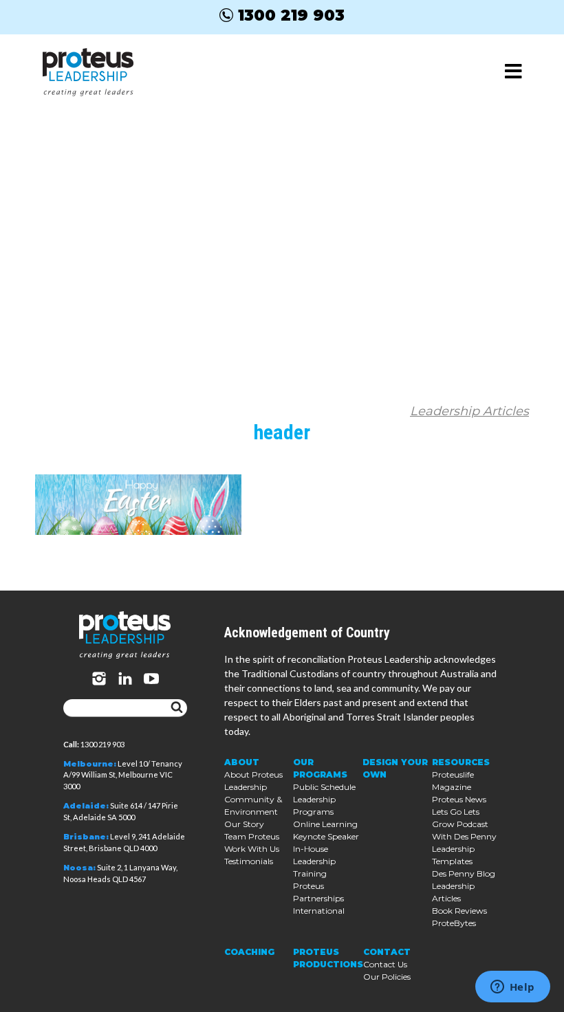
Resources (461, 762)
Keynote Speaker (326, 836)
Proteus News (459, 799)
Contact (387, 952)
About (241, 762)
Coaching (249, 952)
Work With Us (251, 849)
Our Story (244, 824)
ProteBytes (454, 923)
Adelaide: (86, 806)
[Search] (176, 708)
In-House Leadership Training (314, 861)
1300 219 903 (291, 15)
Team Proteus (251, 836)
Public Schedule (324, 787)
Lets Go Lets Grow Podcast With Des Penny (464, 824)
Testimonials (248, 861)
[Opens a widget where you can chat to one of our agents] (512, 988)
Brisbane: (86, 837)
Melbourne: (89, 764)
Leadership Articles (469, 411)
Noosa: (79, 867)
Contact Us (385, 964)
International (319, 910)
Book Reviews (459, 910)
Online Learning (325, 824)
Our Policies (387, 976)
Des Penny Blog (463, 873)
